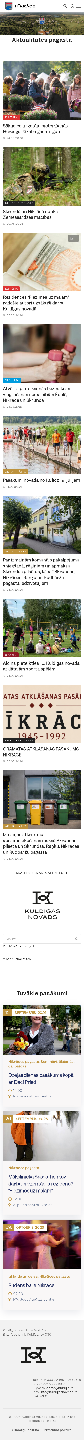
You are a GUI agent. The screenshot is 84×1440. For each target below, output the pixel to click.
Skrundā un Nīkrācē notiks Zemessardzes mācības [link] (30, 214)
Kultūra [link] (11, 117)
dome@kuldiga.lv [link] (59, 1388)
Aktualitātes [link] (15, 472)
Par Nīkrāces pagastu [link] (19, 946)
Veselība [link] (12, 380)
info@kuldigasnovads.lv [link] (58, 1392)
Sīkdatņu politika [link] (25, 1430)
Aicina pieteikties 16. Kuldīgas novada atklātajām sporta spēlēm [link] (41, 666)
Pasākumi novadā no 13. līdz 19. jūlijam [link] (41, 480)
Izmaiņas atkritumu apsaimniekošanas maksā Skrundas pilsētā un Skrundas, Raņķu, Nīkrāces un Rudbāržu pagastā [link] (41, 843)
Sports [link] (11, 655)
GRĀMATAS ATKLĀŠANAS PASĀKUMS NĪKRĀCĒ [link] (41, 752)
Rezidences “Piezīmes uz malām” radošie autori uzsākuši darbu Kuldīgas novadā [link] (36, 303)
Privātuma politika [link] (57, 1430)
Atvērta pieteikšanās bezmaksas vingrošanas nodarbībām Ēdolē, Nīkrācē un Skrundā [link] (36, 394)
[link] (30, 6)
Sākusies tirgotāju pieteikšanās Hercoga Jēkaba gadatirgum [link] (35, 128)
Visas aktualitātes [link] (17, 959)
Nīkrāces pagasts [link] (19, 203)
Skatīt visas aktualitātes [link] (39, 873)
